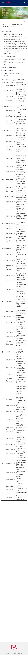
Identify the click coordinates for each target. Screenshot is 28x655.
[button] (24, 3)
